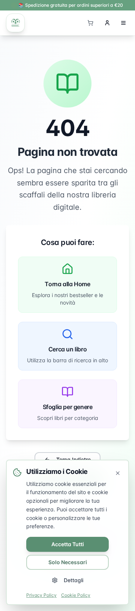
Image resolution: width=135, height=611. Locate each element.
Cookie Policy (75, 595)
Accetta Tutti (67, 544)
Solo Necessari (67, 562)
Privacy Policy (41, 595)
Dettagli (73, 580)
